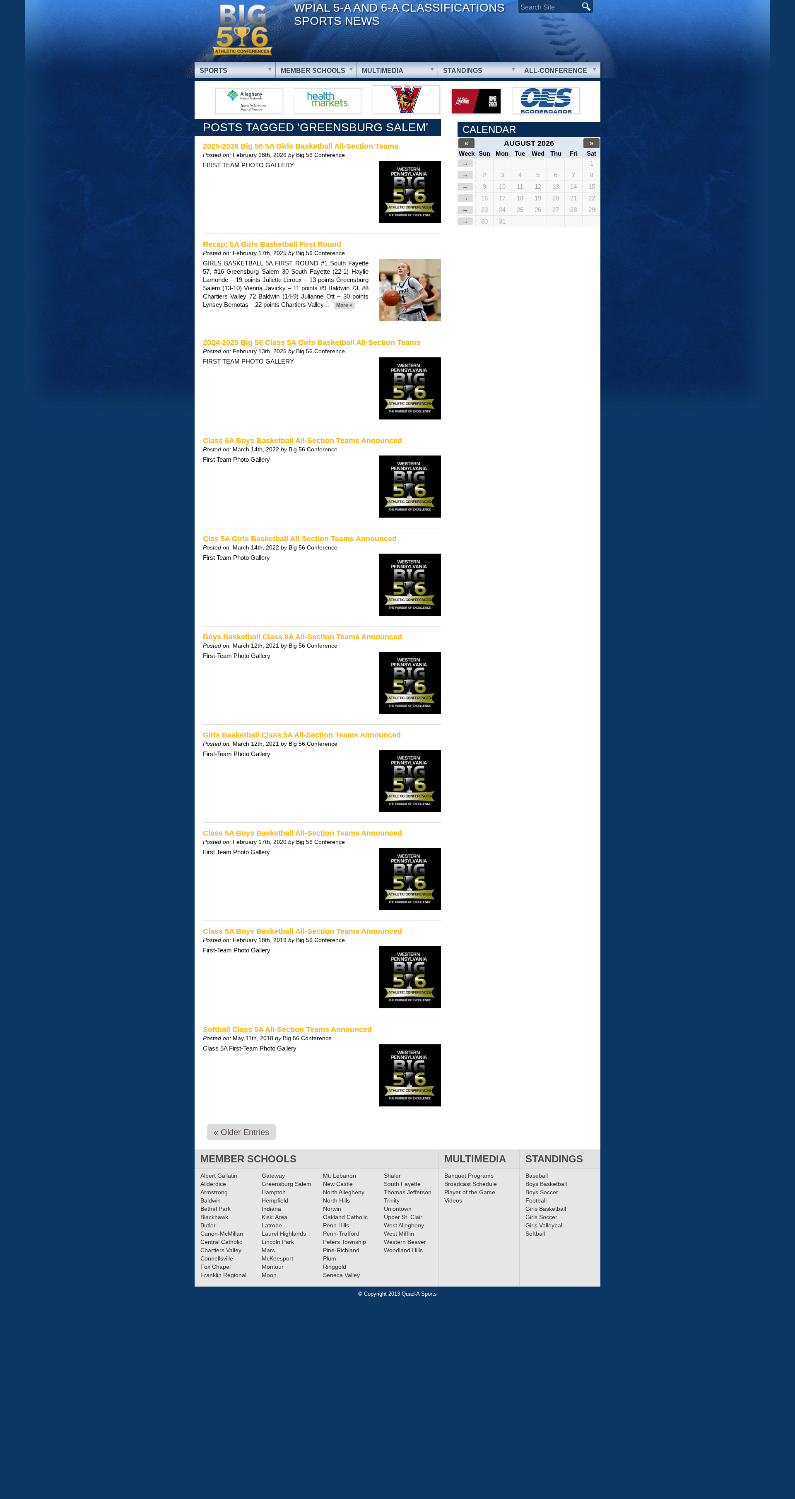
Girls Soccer (541, 1217)
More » (344, 305)
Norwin (332, 1208)
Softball (535, 1233)
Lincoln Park (278, 1242)
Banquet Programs (469, 1175)
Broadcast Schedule (470, 1184)
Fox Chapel (215, 1266)
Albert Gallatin (218, 1175)
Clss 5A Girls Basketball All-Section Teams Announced (300, 539)
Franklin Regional (223, 1275)
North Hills (336, 1200)
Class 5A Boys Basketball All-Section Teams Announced (302, 833)
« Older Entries (241, 1132)
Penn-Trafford (341, 1233)
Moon (269, 1275)
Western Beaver (405, 1242)
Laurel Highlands (284, 1233)
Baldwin (210, 1200)
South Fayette (402, 1184)
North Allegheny (343, 1192)
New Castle (338, 1184)
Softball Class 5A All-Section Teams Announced (287, 1029)
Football (536, 1200)
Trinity (392, 1200)
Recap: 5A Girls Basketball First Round (272, 244)
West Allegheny (404, 1225)
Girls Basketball (545, 1208)
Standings (462, 70)
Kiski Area (274, 1217)
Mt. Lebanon (339, 1175)
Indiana (271, 1208)
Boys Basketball (546, 1184)
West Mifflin (399, 1233)
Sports (213, 70)
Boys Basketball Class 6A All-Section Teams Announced (302, 637)
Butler (208, 1225)
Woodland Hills (403, 1250)
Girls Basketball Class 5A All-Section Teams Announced (302, 735)
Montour (273, 1266)
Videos (453, 1200)
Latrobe (272, 1225)
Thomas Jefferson (407, 1192)
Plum (329, 1258)
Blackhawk (214, 1217)
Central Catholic (221, 1242)
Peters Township (344, 1242)
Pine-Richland (341, 1250)
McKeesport (277, 1258)
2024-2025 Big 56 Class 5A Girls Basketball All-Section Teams (311, 342)
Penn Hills (336, 1225)
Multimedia (382, 70)
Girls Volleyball (544, 1225)
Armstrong (214, 1192)
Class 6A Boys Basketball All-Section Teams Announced (302, 440)
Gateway (273, 1175)
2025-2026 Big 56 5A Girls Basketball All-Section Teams (300, 146)
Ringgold (334, 1266)
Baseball (536, 1175)
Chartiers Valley (220, 1250)
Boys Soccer (541, 1192)
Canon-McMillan (221, 1233)
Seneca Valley (341, 1275)
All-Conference (555, 70)
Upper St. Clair (403, 1217)
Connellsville (216, 1258)
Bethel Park (215, 1208)
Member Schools (313, 70)
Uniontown (398, 1208)
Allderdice (213, 1184)
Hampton (274, 1192)
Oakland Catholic (345, 1217)
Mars (268, 1250)
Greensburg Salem (286, 1184)
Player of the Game (469, 1192)
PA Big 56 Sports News (242, 30)
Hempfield (275, 1200)
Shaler (392, 1175)
